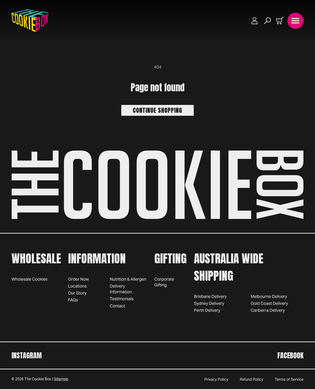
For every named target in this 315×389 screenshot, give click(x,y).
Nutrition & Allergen (128, 279)
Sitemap (61, 379)
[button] (267, 20)
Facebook (290, 355)
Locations (77, 286)
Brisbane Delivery (210, 296)
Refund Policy (251, 379)
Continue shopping (157, 110)
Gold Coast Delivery (269, 303)
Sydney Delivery (209, 303)
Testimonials (122, 298)
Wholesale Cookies (30, 279)
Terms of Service (289, 379)
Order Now (78, 279)
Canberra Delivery (268, 310)
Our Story (77, 293)
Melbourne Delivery (269, 296)
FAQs (73, 300)
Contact (117, 306)
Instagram (27, 355)
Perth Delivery (207, 310)
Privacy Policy (216, 379)
